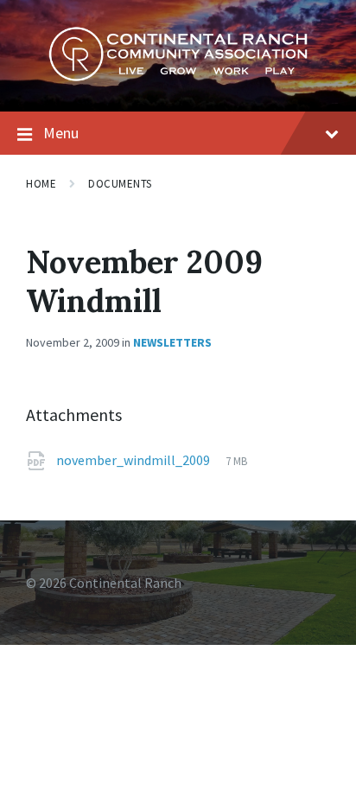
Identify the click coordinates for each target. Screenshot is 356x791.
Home (41, 183)
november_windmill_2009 (134, 460)
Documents (120, 183)
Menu (61, 133)
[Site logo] (178, 77)
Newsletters (172, 342)
